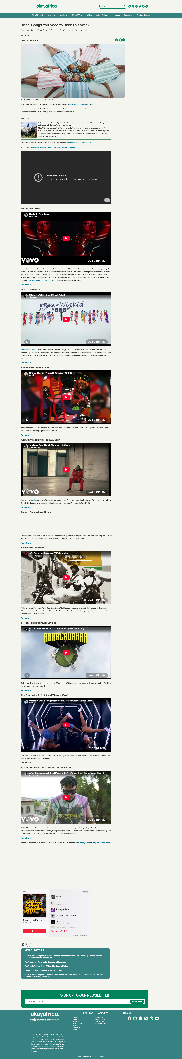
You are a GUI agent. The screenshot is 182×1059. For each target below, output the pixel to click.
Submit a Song (100, 1021)
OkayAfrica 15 (37, 15)
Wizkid (24, 350)
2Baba (32, 350)
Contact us (99, 1017)
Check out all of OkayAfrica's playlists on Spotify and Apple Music (48, 147)
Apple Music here (85, 143)
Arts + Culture (102, 15)
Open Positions (100, 1023)
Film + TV (76, 15)
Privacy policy (100, 1019)
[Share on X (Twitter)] (120, 40)
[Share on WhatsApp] (123, 40)
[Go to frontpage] (47, 6)
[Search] (124, 6)
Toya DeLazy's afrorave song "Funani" (42, 281)
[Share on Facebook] (116, 40)
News (50, 15)
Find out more (26, 285)
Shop (117, 15)
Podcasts (128, 15)
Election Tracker (143, 15)
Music (62, 15)
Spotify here (70, 143)
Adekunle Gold (27, 500)
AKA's (23, 828)
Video (89, 15)
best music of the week (79, 105)
